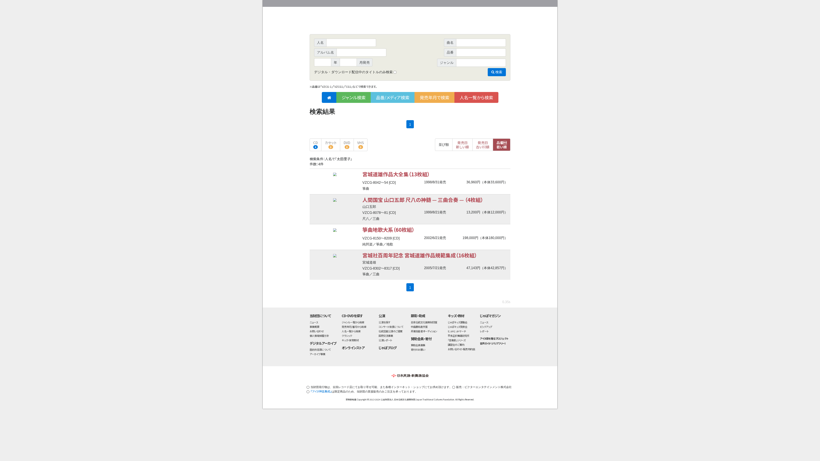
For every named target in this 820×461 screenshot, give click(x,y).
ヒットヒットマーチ (457, 331)
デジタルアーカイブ (323, 343)
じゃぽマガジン (490, 315)
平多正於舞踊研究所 (458, 335)
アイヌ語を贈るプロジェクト (494, 338)
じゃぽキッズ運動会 (457, 322)
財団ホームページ (460, 2)
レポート (484, 331)
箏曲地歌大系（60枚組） (388, 229)
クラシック (347, 335)
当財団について (320, 315)
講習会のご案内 (456, 344)
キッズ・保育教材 (350, 340)
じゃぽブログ (388, 347)
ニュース (314, 322)
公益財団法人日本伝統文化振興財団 (333, 3)
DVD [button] (347, 144)
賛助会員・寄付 (421, 338)
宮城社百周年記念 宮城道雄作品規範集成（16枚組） (419, 255)
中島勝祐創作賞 (419, 326)
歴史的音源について (320, 349)
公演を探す (384, 322)
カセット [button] (331, 144)
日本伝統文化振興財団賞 (424, 322)
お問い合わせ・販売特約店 (461, 349)
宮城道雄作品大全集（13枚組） (396, 174)
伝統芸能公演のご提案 (390, 331)
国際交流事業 (386, 335)
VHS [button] (360, 144)
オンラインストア (353, 347)
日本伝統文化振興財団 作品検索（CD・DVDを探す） (410, 24)
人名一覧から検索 (476, 97)
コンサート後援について (391, 326)
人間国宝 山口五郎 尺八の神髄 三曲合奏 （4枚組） (422, 199)
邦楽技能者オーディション (424, 331)
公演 (382, 315)
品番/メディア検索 (392, 97)
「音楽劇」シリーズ (457, 340)
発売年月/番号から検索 (354, 326)
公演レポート (385, 340)
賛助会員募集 (418, 345)
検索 (498, 72)
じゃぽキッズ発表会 (457, 326)
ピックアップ (486, 326)
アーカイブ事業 (317, 354)
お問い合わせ (498, 2)
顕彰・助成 (418, 315)
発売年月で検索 (434, 97)
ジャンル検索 (354, 97)
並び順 (444, 144)
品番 (501, 144)
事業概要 (477, 2)
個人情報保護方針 (319, 335)
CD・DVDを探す (352, 315)
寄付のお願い (418, 349)
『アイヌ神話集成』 (321, 391)
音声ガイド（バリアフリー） (493, 343)
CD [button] (315, 144)
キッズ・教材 (456, 315)
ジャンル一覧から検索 (353, 322)
